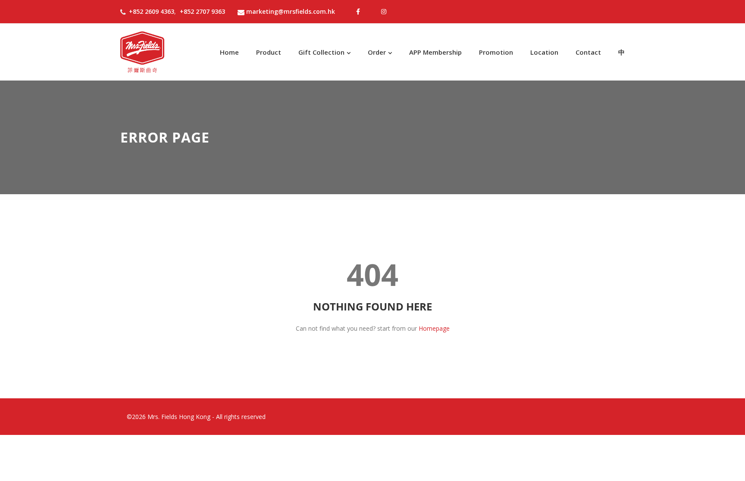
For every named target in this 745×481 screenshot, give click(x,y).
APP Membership (435, 52)
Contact (588, 52)
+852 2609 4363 (151, 11)
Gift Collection (321, 52)
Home (229, 52)
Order (377, 52)
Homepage (434, 328)
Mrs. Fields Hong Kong (178, 417)
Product (268, 52)
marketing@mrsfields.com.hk (290, 11)
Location (544, 52)
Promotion (496, 52)
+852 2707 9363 (202, 11)
